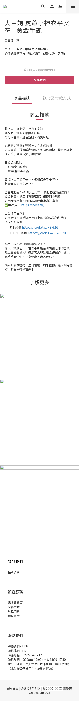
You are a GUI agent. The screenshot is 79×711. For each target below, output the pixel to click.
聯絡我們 (40, 80)
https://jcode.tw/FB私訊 (40, 227)
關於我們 (15, 561)
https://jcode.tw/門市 (35, 205)
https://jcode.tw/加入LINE (47, 233)
